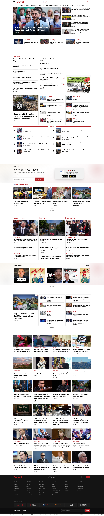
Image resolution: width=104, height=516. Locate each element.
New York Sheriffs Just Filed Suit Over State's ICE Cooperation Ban (55, 321)
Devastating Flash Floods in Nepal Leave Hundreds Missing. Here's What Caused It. (25, 116)
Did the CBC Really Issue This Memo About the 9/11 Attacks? (74, 130)
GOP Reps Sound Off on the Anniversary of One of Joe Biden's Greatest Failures (41, 420)
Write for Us (67, 492)
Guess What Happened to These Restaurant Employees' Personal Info (55, 113)
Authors (15, 496)
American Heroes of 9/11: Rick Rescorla (81, 98)
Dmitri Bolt (75, 109)
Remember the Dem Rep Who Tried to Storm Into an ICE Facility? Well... (55, 120)
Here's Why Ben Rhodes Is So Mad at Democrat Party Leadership (21, 445)
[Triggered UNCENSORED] (87, 275)
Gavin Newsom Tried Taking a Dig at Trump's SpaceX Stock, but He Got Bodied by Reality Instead (80, 322)
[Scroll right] (90, 274)
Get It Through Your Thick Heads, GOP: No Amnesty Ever (49, 78)
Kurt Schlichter (25, 131)
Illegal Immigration (29, 494)
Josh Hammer (41, 494)
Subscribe (38, 179)
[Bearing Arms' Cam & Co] (54, 275)
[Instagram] (51, 477)
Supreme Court (28, 496)
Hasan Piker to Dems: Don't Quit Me (48, 68)
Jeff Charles (75, 115)
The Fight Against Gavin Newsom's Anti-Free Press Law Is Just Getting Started (81, 445)
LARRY (53, 484)
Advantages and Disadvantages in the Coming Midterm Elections (25, 83)
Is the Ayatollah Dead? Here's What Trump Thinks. (51, 240)
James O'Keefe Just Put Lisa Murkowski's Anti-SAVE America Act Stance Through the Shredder (61, 445)
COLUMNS (32, 2)
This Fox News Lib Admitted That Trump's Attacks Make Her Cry (36, 143)
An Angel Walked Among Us (20, 71)
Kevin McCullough (42, 488)
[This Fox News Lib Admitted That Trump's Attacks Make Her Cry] (19, 144)
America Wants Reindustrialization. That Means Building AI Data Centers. (22, 373)
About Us (66, 484)
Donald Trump (28, 488)
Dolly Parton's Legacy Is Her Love (54, 305)
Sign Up (87, 510)
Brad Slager (41, 490)
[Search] (87, 2)
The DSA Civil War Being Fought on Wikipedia (51, 73)
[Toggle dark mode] (90, 2)
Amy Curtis (49, 102)
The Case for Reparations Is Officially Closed (54, 106)
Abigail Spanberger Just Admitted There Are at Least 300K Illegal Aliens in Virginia (80, 420)
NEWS (27, 2)
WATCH (36, 2)
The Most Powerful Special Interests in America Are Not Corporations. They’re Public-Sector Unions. (81, 107)
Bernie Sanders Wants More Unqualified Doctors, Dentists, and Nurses (81, 306)
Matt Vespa (16, 120)
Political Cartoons (72, 76)
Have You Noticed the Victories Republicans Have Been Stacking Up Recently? (48, 85)
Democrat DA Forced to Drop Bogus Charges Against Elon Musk (60, 373)
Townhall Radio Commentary (56, 492)
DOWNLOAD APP (68, 2)
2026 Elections (28, 484)
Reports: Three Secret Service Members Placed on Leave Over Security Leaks (50, 257)
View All (87, 265)
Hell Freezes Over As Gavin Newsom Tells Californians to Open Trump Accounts (54, 299)
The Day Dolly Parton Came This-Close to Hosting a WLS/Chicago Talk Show (23, 76)
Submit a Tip (67, 490)
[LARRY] (21, 275)
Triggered (53, 486)
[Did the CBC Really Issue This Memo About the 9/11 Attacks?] (58, 130)
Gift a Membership (80, 486)
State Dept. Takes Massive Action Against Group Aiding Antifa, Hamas (80, 313)
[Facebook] (54, 477)
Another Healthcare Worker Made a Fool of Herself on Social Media (61, 467)
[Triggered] (37, 275)
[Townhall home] (18, 477)
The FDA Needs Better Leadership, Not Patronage (23, 65)
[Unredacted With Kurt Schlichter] (70, 275)
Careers (66, 488)
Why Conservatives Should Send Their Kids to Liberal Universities (81, 203)
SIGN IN (76, 2)
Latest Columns (16, 488)
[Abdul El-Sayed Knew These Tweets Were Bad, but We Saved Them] (19, 137)
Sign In (79, 477)
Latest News (16, 486)
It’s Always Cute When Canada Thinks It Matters (23, 59)
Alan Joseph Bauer (42, 492)
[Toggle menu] (14, 2)
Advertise (66, 486)
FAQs (83, 477)
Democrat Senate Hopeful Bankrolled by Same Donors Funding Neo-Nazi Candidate (81, 299)
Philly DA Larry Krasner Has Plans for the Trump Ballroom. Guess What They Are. (42, 467)
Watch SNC (79, 490)
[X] (49, 477)
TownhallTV (16, 494)
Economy (28, 490)
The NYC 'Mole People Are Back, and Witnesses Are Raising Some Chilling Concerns (49, 249)
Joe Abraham (69, 242)
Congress (27, 486)
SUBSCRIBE (82, 2)
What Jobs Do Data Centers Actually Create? (54, 313)
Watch (15, 490)
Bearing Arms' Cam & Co (56, 490)
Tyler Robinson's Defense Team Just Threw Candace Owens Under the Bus (61, 351)
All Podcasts (54, 494)
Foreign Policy (28, 492)
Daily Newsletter (80, 488)
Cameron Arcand (43, 242)
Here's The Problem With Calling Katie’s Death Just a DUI (25, 89)
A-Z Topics (28, 481)
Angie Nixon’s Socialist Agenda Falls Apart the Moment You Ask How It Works (22, 351)
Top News (15, 484)
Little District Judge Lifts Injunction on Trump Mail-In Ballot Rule (81, 120)
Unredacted (54, 488)
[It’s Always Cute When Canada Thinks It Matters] (19, 130)
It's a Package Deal (44, 63)
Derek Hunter (41, 486)
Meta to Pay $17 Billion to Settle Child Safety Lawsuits (81, 113)
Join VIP (88, 477)
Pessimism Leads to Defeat (46, 59)
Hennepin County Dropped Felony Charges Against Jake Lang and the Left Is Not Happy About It (55, 99)
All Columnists (41, 496)
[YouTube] (56, 477)
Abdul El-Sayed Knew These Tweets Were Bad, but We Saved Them (32, 29)
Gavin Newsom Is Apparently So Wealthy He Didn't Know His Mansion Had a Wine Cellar (25, 240)
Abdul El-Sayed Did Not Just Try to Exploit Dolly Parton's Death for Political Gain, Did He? (42, 445)
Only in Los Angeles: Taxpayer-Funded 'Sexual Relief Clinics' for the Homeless (22, 420)
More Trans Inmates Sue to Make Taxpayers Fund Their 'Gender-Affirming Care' (81, 351)
